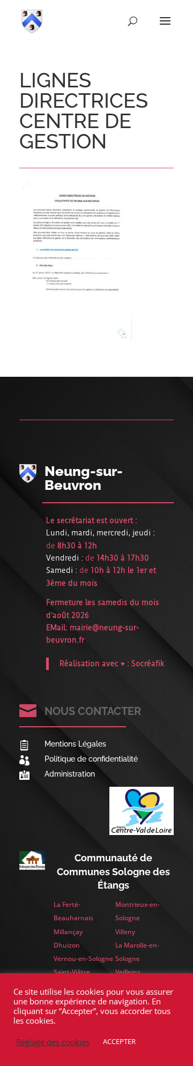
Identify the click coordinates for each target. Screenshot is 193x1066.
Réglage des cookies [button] (53, 1042)
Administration (69, 774)
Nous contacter (92, 711)
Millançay (68, 931)
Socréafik (148, 663)
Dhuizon (67, 945)
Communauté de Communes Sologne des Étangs (113, 871)
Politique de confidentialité (91, 759)
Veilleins (127, 971)
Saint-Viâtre (72, 971)
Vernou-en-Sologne (83, 958)
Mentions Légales (75, 744)
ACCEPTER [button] (119, 1041)
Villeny (125, 931)
